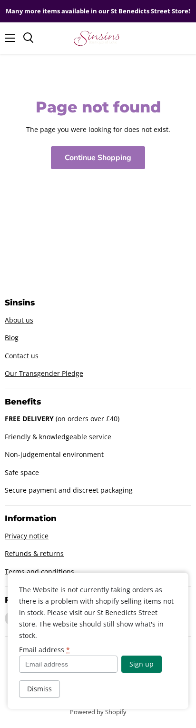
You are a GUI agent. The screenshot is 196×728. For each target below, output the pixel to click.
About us (19, 319)
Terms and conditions (39, 571)
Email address (44, 650)
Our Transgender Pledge (44, 373)
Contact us (22, 355)
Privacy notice (27, 535)
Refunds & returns (34, 553)
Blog (12, 337)
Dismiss (39, 688)
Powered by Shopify (98, 712)
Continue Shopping (98, 157)
